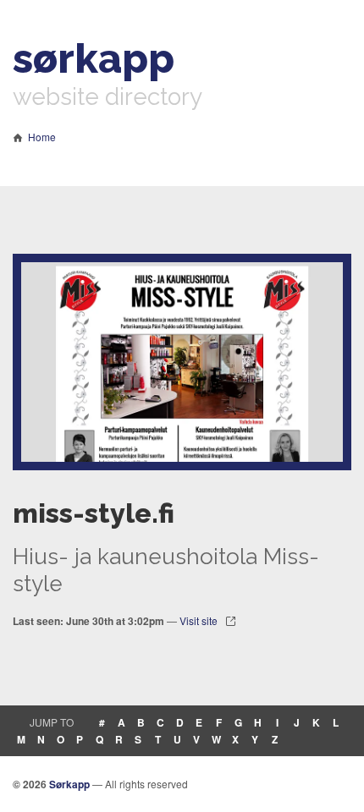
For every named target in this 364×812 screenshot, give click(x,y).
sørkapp (93, 58)
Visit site (198, 620)
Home (42, 136)
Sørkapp (69, 784)
